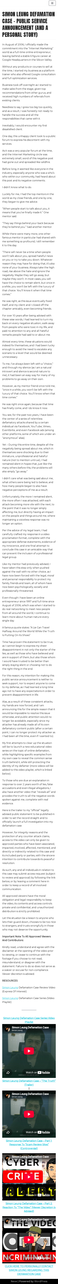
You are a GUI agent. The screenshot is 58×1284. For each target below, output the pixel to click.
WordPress (40, 1281)
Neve (14, 1281)
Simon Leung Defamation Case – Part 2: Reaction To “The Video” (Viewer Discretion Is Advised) (29, 1207)
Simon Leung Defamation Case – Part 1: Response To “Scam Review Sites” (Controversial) (29, 1144)
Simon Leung (10, 987)
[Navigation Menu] (52, 3)
